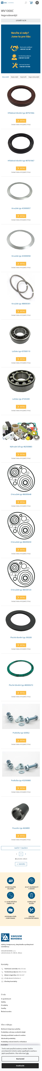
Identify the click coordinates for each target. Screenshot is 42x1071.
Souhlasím (20, 1066)
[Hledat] (26, 3)
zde (27, 1053)
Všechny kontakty (10, 982)
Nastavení (20, 1059)
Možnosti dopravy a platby (10, 1029)
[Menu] (37, 3)
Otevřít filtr (21, 20)
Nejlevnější (14, 77)
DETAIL (22, 121)
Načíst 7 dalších (21, 848)
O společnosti (6, 999)
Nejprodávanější (34, 77)
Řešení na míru (6, 1012)
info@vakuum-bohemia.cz (12, 978)
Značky (3, 1008)
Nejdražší (23, 77)
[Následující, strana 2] (21, 854)
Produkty (4, 1005)
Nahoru (22, 864)
